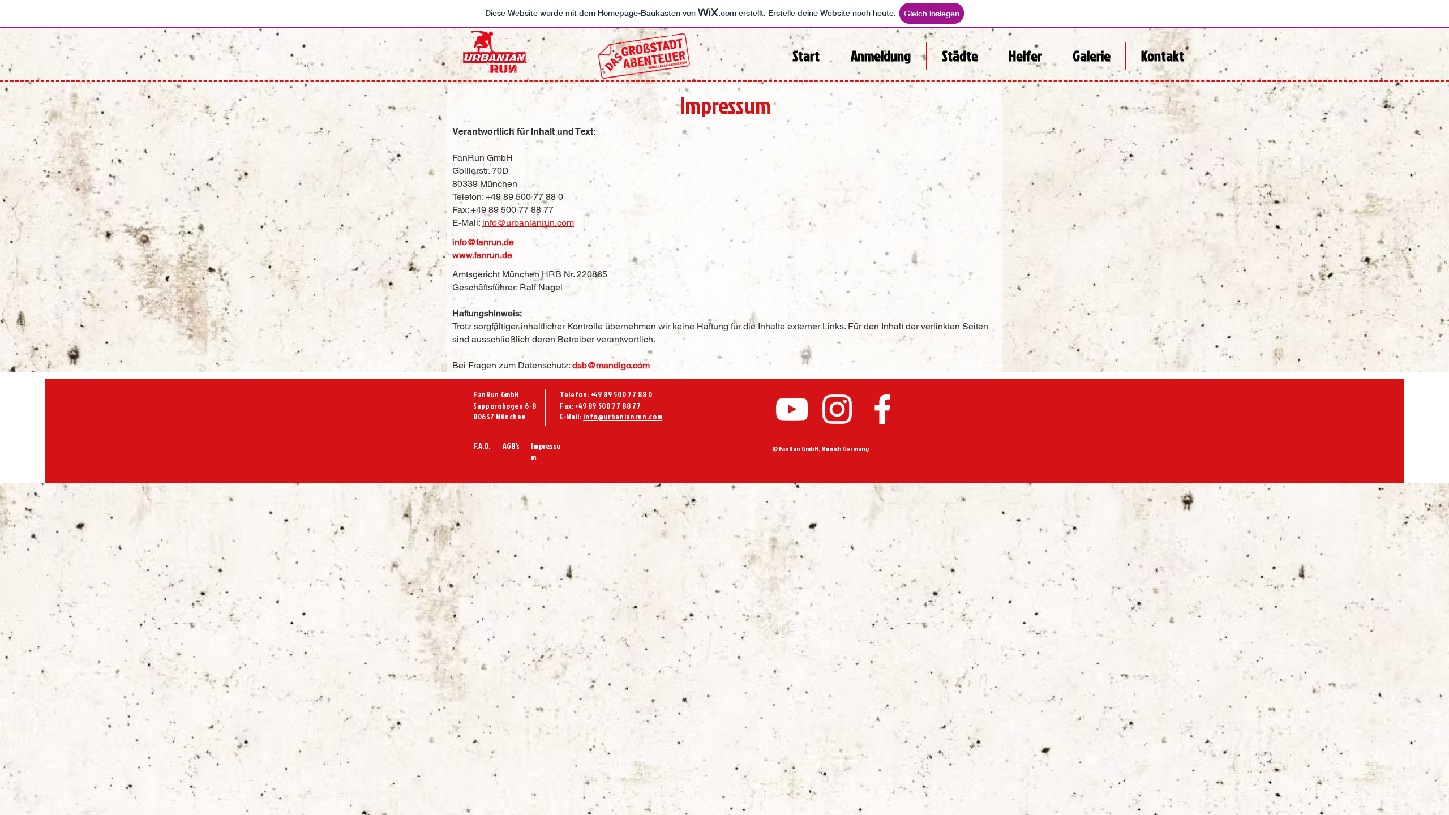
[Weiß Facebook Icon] (882, 409)
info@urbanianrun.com (528, 222)
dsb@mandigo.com (611, 365)
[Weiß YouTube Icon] (792, 409)
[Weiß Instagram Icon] (837, 409)
